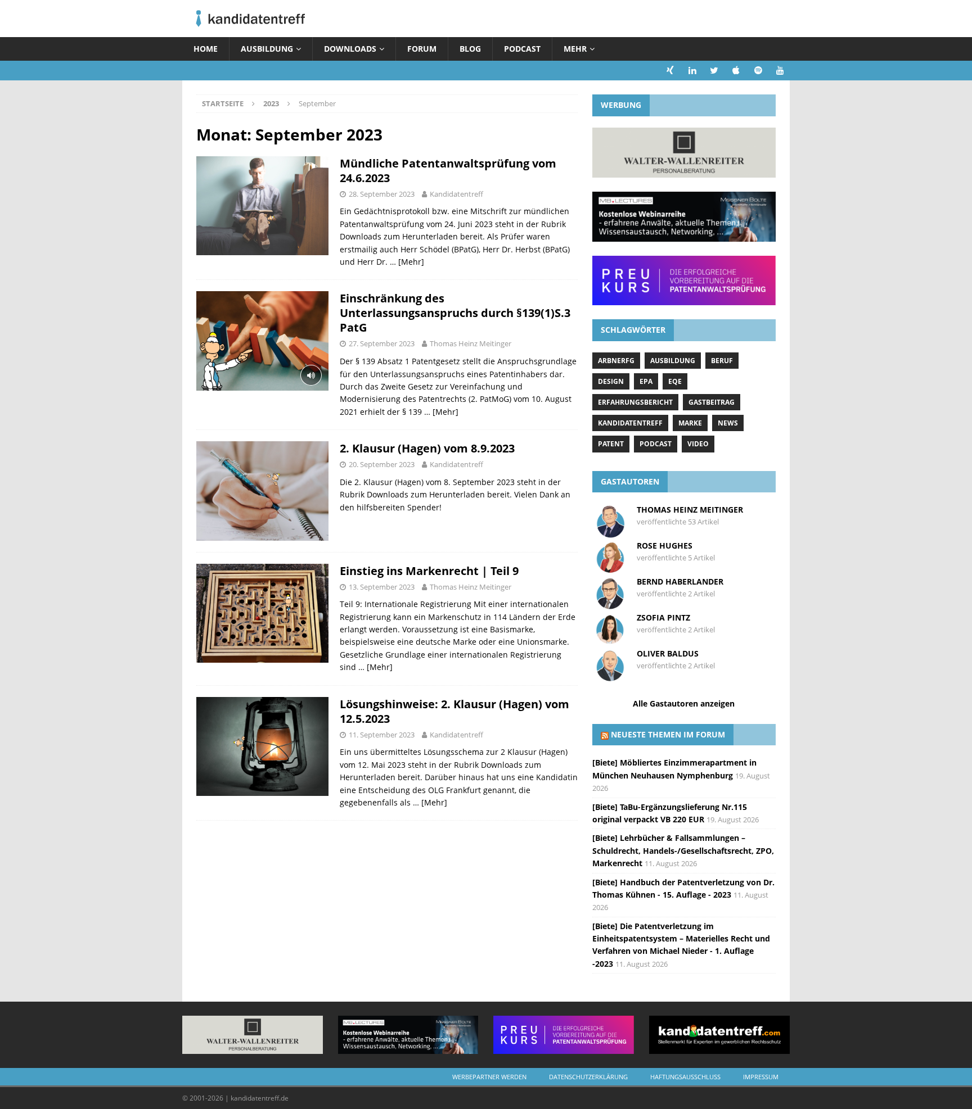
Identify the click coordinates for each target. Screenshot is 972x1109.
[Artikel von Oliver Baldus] (610, 676)
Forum (421, 48)
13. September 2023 (382, 587)
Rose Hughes (664, 545)
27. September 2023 (382, 343)
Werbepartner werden (489, 1076)
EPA (646, 381)
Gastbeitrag (711, 402)
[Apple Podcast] (736, 70)
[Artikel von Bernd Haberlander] (610, 604)
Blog (470, 48)
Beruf (722, 360)
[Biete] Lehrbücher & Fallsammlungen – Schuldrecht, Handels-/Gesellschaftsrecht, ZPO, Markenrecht (683, 850)
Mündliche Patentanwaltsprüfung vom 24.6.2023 (448, 170)
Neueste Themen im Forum (668, 734)
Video (698, 444)
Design (611, 381)
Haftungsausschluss (685, 1076)
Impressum (760, 1076)
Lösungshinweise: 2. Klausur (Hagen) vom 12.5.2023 (454, 711)
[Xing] (670, 70)
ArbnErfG (616, 360)
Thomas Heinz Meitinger (470, 343)
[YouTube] (780, 70)
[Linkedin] (692, 70)
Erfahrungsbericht (635, 402)
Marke (690, 423)
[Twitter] (714, 70)
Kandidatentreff (456, 194)
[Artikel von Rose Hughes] (610, 568)
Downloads (350, 48)
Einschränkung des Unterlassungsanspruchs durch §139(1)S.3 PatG (455, 313)
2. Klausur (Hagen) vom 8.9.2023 (427, 448)
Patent (611, 444)
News (728, 423)
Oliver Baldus (668, 653)
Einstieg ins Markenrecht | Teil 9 (429, 570)
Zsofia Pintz (663, 617)
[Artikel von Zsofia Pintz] (610, 640)
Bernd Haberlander (680, 581)
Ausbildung (267, 48)
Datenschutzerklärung (588, 1076)
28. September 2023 (382, 194)
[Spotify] (758, 70)
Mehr (575, 48)
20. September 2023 (382, 464)
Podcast (522, 48)
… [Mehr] (407, 261)
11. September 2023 (382, 735)
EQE (675, 381)
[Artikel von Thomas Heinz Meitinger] (610, 532)
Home (206, 48)
